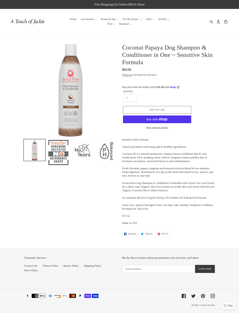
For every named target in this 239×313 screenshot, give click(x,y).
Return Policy (71, 265)
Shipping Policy (92, 265)
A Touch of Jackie (207, 305)
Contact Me (30, 265)
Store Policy (31, 270)
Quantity (128, 91)
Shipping (127, 74)
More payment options (157, 127)
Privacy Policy (50, 265)
